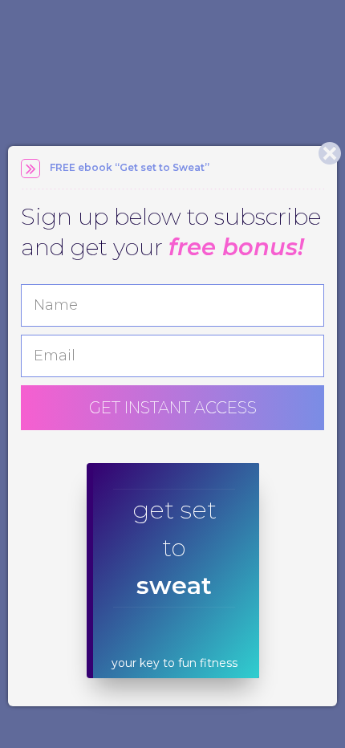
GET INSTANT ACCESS (173, 407)
